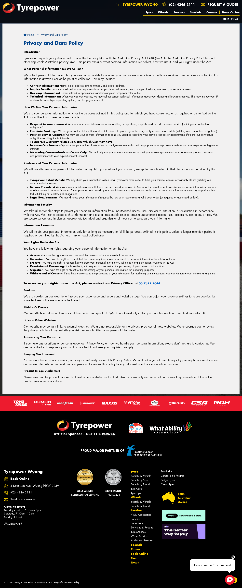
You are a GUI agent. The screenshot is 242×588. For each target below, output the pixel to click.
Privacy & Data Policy (23, 582)
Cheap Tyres (168, 484)
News (234, 18)
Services (179, 12)
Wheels (163, 12)
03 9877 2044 (149, 283)
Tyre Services (138, 532)
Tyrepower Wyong (140, 4)
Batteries (135, 519)
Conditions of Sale (43, 582)
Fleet (226, 18)
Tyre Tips (136, 493)
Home (30, 35)
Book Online (231, 12)
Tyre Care (136, 488)
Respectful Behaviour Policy (66, 582)
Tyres (149, 12)
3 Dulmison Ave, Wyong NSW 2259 (34, 486)
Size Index (166, 471)
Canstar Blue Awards (172, 476)
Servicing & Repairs (142, 527)
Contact (211, 12)
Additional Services (142, 540)
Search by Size (139, 480)
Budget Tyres (168, 480)
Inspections (137, 523)
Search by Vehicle (141, 476)
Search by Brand (140, 484)
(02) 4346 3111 (182, 4)
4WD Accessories (141, 514)
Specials (195, 12)
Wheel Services (139, 536)
